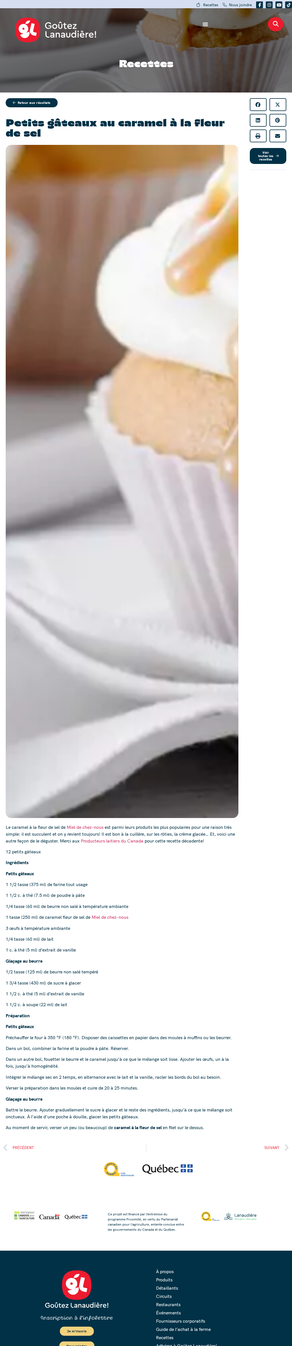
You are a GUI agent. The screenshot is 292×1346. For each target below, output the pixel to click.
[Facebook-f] (259, 4)
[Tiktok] (288, 4)
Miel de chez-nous (85, 827)
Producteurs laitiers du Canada (112, 841)
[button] (258, 104)
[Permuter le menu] (205, 24)
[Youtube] (278, 4)
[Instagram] (269, 4)
